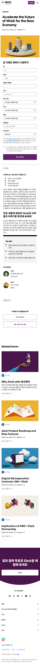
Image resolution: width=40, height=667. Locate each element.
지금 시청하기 (20, 157)
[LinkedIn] (10, 596)
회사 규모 (6, 99)
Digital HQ (6, 300)
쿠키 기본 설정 (21, 649)
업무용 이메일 (7, 83)
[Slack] (6, 3)
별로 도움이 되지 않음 (20, 324)
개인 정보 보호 (6, 649)
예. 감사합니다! (20, 317)
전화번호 (6, 123)
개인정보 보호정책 (11, 141)
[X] (22, 596)
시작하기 (31, 3)
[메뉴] (37, 2)
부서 (5, 107)
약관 (13, 649)
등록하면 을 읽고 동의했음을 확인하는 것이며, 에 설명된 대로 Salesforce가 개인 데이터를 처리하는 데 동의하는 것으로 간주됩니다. (20, 141)
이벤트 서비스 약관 (13, 139)
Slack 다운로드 (6, 645)
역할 (5, 115)
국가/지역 (6, 131)
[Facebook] (18, 596)
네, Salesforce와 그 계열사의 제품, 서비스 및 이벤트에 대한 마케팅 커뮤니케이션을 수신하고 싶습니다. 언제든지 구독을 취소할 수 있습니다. (21, 149)
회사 (5, 91)
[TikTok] (30, 596)
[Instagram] (14, 596)
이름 (5, 75)
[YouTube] (26, 596)
